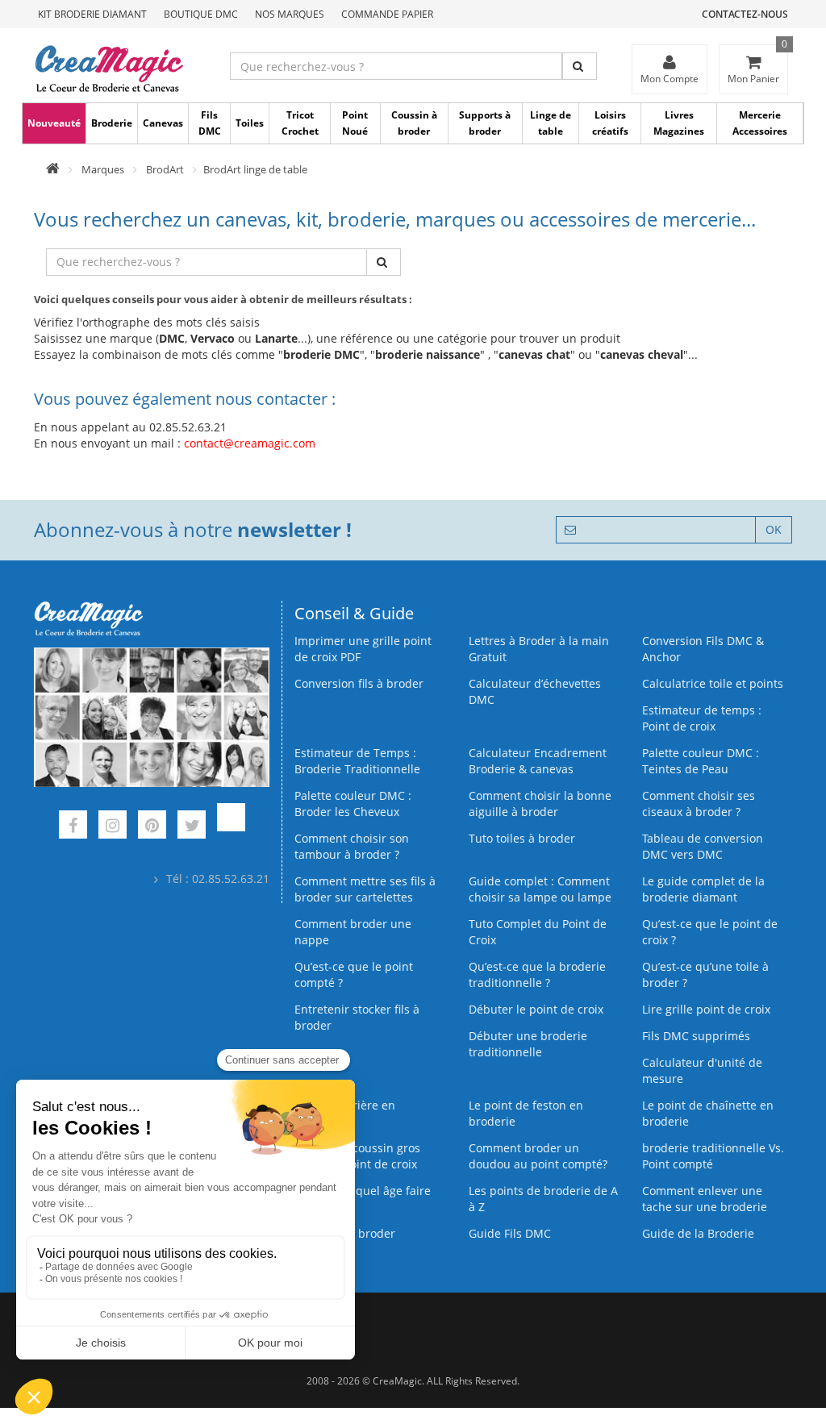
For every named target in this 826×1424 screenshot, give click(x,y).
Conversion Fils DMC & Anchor (703, 648)
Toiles (250, 123)
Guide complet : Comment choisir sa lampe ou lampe (540, 889)
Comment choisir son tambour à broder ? (351, 846)
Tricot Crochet (300, 123)
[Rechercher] (579, 66)
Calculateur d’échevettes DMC (535, 691)
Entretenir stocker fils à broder (356, 1017)
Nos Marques (289, 14)
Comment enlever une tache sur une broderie (704, 1198)
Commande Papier (387, 14)
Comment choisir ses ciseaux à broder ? (698, 803)
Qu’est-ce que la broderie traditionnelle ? (537, 974)
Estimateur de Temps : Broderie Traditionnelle (357, 761)
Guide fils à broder (344, 1233)
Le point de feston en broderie (526, 1113)
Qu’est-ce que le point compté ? (353, 974)
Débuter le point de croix (536, 1009)
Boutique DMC (201, 14)
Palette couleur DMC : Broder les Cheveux (352, 803)
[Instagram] (112, 827)
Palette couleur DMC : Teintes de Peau (700, 761)
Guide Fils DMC (510, 1233)
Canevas (163, 123)
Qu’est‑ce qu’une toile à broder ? (705, 974)
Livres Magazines (678, 123)
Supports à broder (485, 123)
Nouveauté (54, 123)
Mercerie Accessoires (759, 123)
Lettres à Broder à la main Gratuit (539, 648)
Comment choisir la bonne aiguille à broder (540, 803)
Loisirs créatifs (610, 123)
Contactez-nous (745, 14)
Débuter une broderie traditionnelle (528, 1044)
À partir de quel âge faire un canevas (362, 1198)
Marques (102, 169)
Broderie (111, 123)
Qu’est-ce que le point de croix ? (710, 931)
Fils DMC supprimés (696, 1035)
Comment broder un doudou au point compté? (538, 1156)
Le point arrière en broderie (344, 1113)
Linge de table (550, 123)
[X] (191, 827)
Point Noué (355, 123)
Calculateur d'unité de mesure (702, 1070)
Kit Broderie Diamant (92, 14)
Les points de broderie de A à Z (543, 1198)
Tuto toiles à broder (522, 838)
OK (774, 529)
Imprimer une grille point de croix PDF (363, 648)
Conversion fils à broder (358, 683)
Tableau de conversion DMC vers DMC (702, 846)
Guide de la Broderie (698, 1233)
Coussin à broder (414, 123)
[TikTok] (231, 827)
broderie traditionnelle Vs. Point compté (713, 1156)
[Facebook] (73, 827)
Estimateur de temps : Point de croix (701, 718)
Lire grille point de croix (706, 1009)
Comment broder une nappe (352, 931)
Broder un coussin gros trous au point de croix (357, 1156)
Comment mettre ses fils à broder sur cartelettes (365, 889)
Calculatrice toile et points (712, 683)
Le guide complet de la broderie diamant (703, 889)
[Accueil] (53, 169)
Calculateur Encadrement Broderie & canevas (538, 761)
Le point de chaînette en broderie (708, 1113)
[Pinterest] (152, 827)
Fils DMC (209, 123)
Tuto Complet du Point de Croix (538, 931)
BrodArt (165, 169)
